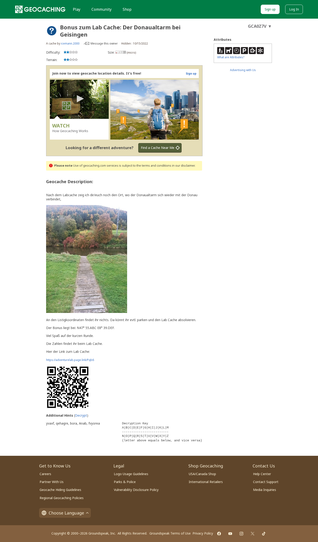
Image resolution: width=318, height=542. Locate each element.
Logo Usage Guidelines (131, 474)
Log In (294, 9)
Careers (45, 474)
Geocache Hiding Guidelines (60, 489)
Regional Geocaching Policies (62, 498)
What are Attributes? (230, 57)
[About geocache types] (51, 30)
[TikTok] (264, 533)
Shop (127, 9)
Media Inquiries (264, 489)
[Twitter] (252, 533)
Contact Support (265, 482)
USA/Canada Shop (202, 474)
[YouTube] (230, 533)
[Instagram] (241, 533)
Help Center (262, 474)
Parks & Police (125, 482)
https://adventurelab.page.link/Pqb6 (70, 360)
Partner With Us (52, 482)
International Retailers (206, 482)
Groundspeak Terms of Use (170, 533)
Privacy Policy (203, 533)
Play (76, 9)
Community (101, 9)
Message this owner (104, 43)
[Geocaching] (40, 9)
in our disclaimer (183, 166)
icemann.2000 (70, 43)
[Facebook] (219, 533)
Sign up (270, 9)
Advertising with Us (243, 70)
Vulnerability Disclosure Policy (136, 489)
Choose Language (66, 513)
